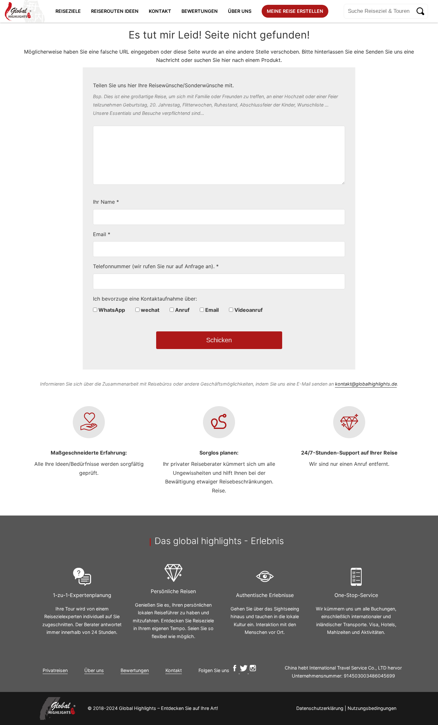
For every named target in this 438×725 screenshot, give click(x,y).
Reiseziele (68, 11)
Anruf (182, 310)
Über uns (239, 11)
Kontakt (160, 11)
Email (211, 310)
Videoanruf (248, 310)
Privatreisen (55, 670)
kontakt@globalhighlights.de (366, 384)
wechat (149, 310)
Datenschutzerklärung (319, 708)
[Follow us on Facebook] (235, 670)
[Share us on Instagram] (253, 670)
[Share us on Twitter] (244, 670)
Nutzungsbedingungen (372, 708)
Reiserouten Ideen (115, 11)
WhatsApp (111, 310)
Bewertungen (199, 11)
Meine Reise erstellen (295, 11)
